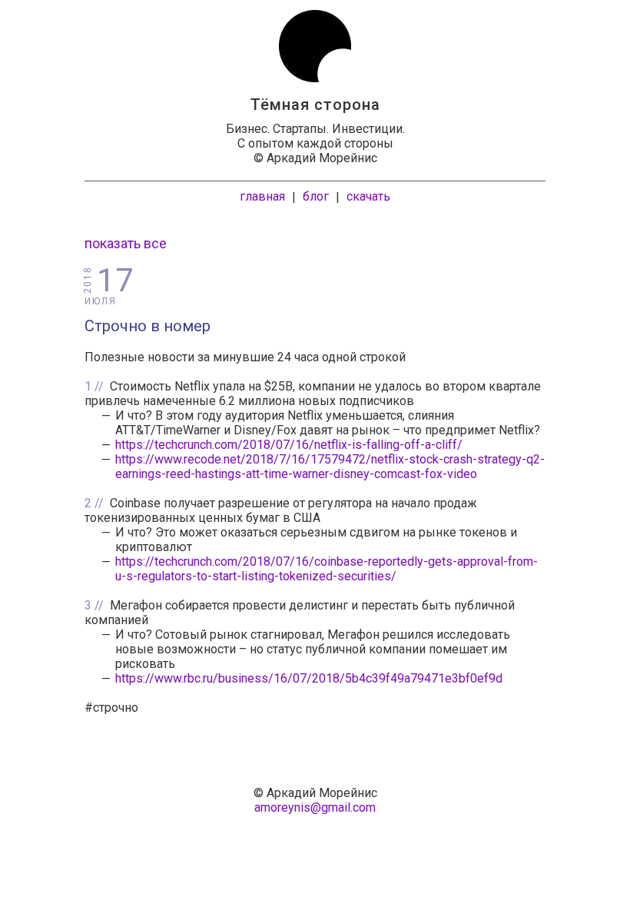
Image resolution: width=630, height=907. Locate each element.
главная (262, 196)
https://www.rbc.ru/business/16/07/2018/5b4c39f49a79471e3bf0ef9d (308, 678)
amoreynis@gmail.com (315, 807)
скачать (368, 196)
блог (316, 196)
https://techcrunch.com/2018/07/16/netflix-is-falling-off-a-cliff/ (289, 444)
